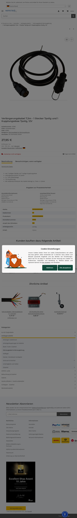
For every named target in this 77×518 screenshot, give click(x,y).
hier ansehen (46, 262)
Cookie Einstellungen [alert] (50, 249)
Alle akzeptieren (65, 268)
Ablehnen (49, 268)
